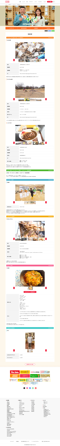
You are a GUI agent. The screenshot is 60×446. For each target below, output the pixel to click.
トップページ (11, 28)
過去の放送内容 (24, 28)
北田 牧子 (32, 406)
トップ (6, 4)
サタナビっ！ (14, 4)
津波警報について (46, 411)
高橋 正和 (32, 408)
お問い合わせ (9, 425)
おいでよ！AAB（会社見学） (10, 428)
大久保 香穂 (33, 404)
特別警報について (46, 409)
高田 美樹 (32, 407)
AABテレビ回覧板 (9, 434)
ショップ (45, 1)
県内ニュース (45, 401)
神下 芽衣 (32, 405)
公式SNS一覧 (9, 420)
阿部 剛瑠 (32, 401)
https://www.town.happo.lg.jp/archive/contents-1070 (28, 73)
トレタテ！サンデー (21, 404)
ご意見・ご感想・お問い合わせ (46, 441)
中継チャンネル (9, 407)
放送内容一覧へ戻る (30, 364)
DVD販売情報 (46, 415)
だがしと (20, 406)
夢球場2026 (21, 413)
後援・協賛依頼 (9, 424)
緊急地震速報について (47, 410)
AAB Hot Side (9, 433)
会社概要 (8, 404)
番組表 (50, 1)
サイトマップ (12, 441)
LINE (33, 388)
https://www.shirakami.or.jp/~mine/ (25, 158)
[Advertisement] (30, 393)
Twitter (24, 388)
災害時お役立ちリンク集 (47, 414)
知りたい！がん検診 (21, 407)
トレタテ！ (20, 401)
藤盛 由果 (32, 411)
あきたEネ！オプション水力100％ (11, 431)
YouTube (48, 28)
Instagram (27, 388)
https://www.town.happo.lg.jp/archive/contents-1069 (28, 117)
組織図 (8, 405)
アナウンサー (31, 1)
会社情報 (7, 400)
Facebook (30, 388)
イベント (36, 1)
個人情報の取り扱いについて (25, 441)
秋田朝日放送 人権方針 (10, 408)
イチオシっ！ (20, 408)
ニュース (23, 1)
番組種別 (8, 411)
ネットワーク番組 (21, 414)
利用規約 (17, 441)
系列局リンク (9, 419)
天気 (27, 1)
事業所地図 (8, 406)
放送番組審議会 (9, 412)
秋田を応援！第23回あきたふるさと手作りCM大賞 (24, 412)
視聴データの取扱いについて (11, 417)
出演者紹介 (36, 28)
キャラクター (40, 1)
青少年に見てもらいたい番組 (11, 413)
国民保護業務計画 (9, 414)
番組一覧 (10, 4)
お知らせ (8, 401)
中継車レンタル (9, 418)
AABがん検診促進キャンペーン (11, 432)
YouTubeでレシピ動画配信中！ (30, 291)
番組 (20, 1)
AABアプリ (45, 416)
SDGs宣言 (8, 430)
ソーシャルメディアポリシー (10, 421)
